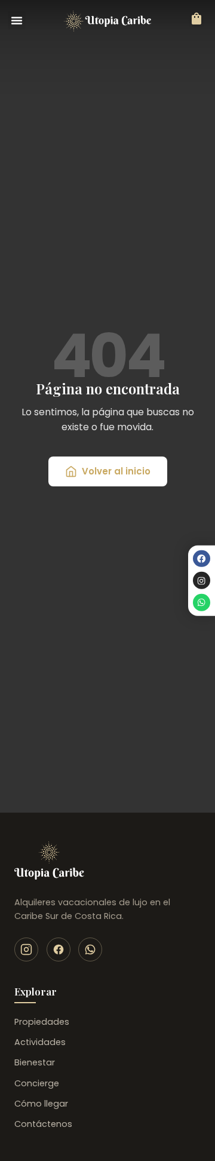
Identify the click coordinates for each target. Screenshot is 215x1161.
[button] (17, 20)
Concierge (36, 1083)
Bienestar (34, 1062)
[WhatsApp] (90, 949)
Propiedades (41, 1022)
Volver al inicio (116, 471)
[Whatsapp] (201, 602)
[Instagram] (201, 580)
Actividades (40, 1042)
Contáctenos (43, 1124)
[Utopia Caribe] (49, 860)
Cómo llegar (41, 1104)
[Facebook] (201, 558)
